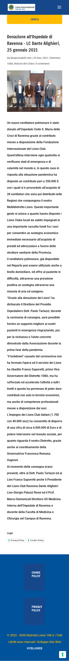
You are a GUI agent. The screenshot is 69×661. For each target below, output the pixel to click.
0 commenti (42, 63)
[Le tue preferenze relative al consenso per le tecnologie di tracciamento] (62, 654)
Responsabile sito (20, 57)
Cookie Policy (37, 540)
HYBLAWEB (34, 648)
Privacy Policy (17, 540)
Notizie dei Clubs (24, 63)
